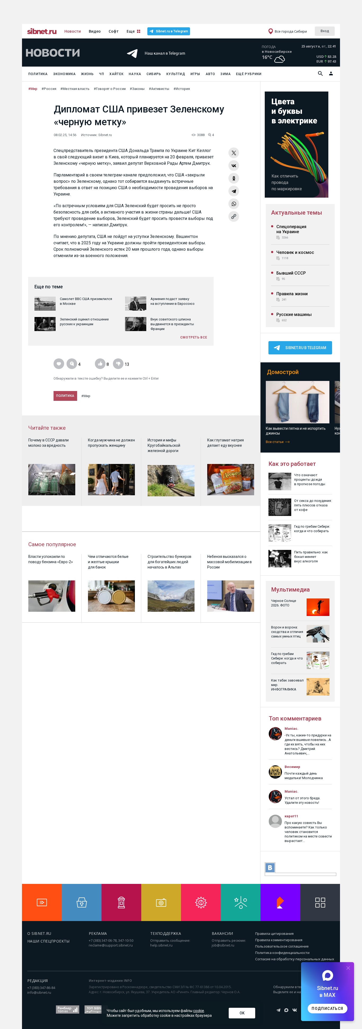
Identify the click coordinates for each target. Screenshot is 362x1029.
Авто (210, 74)
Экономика (64, 74)
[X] (233, 152)
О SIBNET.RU (39, 933)
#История (182, 89)
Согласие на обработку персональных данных (294, 959)
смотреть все (193, 337)
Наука (135, 74)
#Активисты (159, 89)
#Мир (32, 89)
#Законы (137, 89)
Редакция (37, 980)
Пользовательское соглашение (282, 946)
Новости (72, 31)
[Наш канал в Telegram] (171, 60)
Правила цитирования (274, 933)
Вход (325, 30)
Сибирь (154, 74)
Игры (195, 74)
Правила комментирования (278, 939)
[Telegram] (233, 191)
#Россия (49, 89)
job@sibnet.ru (223, 945)
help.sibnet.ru (161, 945)
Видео (95, 31)
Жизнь (87, 74)
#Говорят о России (110, 89)
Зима (225, 74)
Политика (38, 74)
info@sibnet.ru (39, 992)
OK (242, 1013)
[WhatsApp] (233, 203)
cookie (198, 1011)
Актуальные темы (296, 212)
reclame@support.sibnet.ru (111, 945)
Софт (114, 31)
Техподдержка (165, 933)
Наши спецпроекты (48, 941)
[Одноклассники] (233, 178)
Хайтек (116, 74)
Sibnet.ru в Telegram (172, 31)
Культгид (175, 74)
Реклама (98, 933)
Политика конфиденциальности (282, 952)
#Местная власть (75, 89)
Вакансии (222, 933)
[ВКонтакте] (233, 165)
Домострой (283, 372)
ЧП (101, 74)
